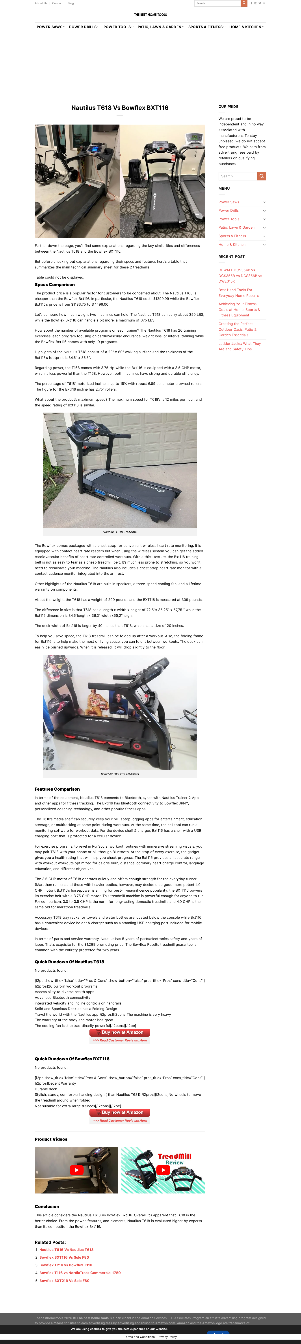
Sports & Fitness (205, 27)
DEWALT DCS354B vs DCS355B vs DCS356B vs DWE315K (240, 275)
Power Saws (49, 27)
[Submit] (244, 3)
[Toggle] (264, 202)
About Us (41, 3)
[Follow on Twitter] (259, 3)
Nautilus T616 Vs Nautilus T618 (66, 1249)
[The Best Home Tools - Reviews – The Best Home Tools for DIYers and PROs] (150, 14)
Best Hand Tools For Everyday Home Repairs (239, 293)
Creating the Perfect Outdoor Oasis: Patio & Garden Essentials (237, 329)
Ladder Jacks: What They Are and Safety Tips (240, 346)
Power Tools (117, 27)
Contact (57, 3)
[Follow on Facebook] (251, 3)
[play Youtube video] (76, 1170)
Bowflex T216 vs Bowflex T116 (65, 1265)
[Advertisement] (150, 64)
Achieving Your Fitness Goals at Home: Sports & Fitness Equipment (239, 309)
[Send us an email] (264, 3)
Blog (71, 3)
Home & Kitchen (245, 27)
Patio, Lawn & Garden (159, 27)
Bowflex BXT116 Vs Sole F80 (64, 1257)
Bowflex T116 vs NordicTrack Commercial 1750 (80, 1273)
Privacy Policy (167, 1336)
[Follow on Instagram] (255, 3)
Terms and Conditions (139, 1336)
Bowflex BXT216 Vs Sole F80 (64, 1280)
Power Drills (83, 27)
